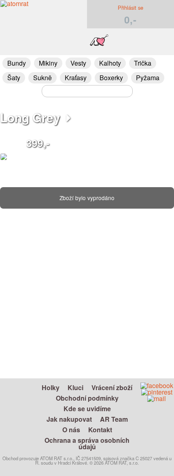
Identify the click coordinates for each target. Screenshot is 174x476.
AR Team (114, 419)
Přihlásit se (130, 7)
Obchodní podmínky (87, 398)
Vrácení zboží (111, 387)
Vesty (78, 63)
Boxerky (111, 77)
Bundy (16, 63)
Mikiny (48, 63)
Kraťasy (76, 77)
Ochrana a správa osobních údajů (87, 443)
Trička (142, 63)
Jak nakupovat (69, 419)
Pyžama (147, 77)
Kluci (75, 387)
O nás (71, 429)
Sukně (42, 77)
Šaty (13, 77)
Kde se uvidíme (87, 408)
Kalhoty (110, 63)
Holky (50, 387)
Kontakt (100, 429)
